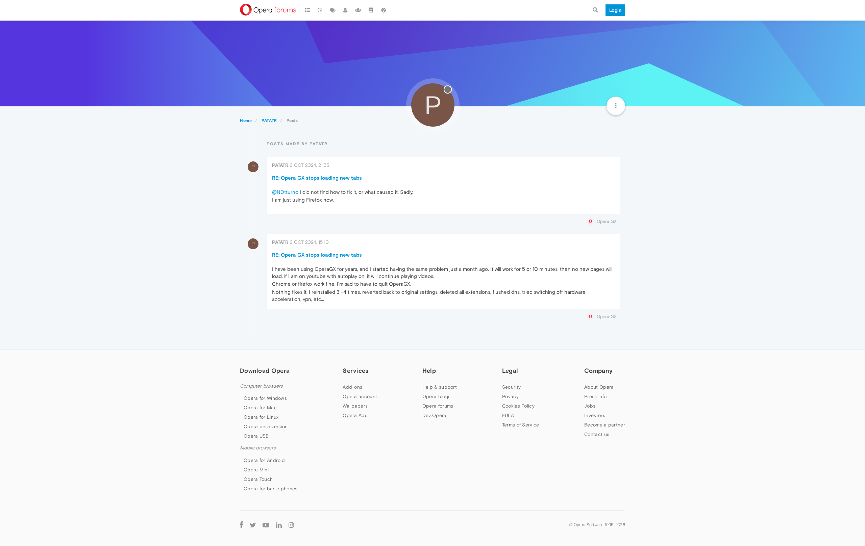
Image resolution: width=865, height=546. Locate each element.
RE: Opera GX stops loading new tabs (317, 178)
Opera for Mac (260, 407)
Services (355, 370)
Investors (594, 415)
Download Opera (265, 370)
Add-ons (352, 387)
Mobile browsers (258, 448)
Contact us (596, 434)
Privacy (510, 396)
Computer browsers (261, 386)
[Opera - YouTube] (266, 525)
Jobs (589, 406)
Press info (595, 396)
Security (511, 387)
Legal (510, 370)
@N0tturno (285, 192)
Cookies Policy (518, 406)
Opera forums (437, 406)
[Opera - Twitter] (252, 525)
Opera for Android (264, 460)
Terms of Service (520, 424)
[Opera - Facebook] (241, 525)
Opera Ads (355, 415)
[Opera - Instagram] (291, 525)
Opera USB (256, 436)
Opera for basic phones (271, 488)
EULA (508, 415)
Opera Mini (256, 469)
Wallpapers (355, 406)
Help (429, 370)
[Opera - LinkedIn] (279, 525)
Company (598, 370)
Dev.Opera (434, 415)
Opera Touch (258, 479)
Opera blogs (436, 396)
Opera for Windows (265, 398)
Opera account (360, 396)
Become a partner (604, 424)
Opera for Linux (261, 417)
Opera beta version (266, 426)
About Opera (599, 387)
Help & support (439, 387)
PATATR (280, 165)
